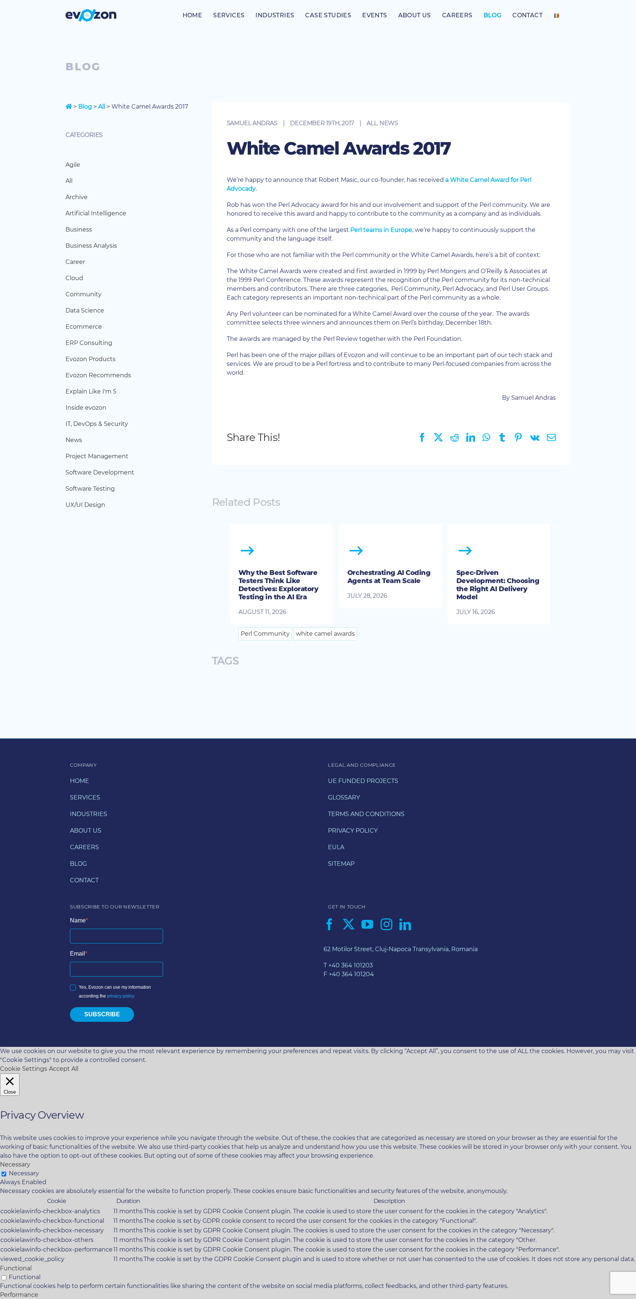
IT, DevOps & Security (97, 423)
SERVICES (85, 797)
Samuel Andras (252, 123)
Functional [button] (16, 1268)
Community (84, 294)
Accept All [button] (63, 1068)
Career (75, 261)
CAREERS (84, 847)
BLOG (78, 863)
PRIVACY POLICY (353, 830)
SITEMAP (341, 863)
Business (79, 229)
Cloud (74, 278)
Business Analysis (91, 245)
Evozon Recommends (98, 375)
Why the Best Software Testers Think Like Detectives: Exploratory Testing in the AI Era (278, 585)
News (388, 123)
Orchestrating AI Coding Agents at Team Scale (389, 577)
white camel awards (325, 633)
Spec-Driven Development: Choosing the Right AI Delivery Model (498, 585)
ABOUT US (85, 830)
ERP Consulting (89, 342)
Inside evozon (86, 407)
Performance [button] (19, 1294)
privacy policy (120, 996)
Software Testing (90, 488)
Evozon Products (91, 359)
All (101, 106)
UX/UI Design (85, 504)
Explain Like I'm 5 (91, 391)
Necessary (24, 1173)
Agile (73, 164)
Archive (77, 197)
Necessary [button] (15, 1164)
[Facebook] (329, 924)
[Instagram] (386, 924)
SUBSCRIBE (102, 1014)
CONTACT (84, 880)
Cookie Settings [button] (23, 1068)
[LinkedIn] (405, 924)
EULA (336, 847)
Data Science (85, 310)
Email (77, 953)
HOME (79, 780)
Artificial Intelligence (96, 213)
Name (78, 920)
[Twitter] (348, 924)
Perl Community (265, 633)
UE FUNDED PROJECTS (363, 780)
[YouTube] (367, 924)
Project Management (97, 456)
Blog (85, 106)
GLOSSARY (344, 797)
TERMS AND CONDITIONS (366, 814)
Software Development (100, 472)
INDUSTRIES (88, 814)
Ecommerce (84, 326)
